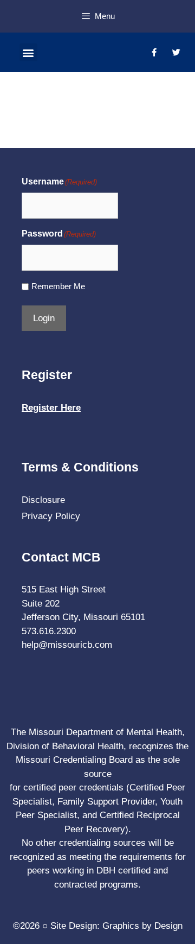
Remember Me (58, 286)
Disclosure (43, 500)
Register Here (51, 408)
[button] (28, 52)
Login (44, 318)
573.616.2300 (49, 631)
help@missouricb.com (67, 645)
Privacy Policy (51, 516)
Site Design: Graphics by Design (116, 926)
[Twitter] (176, 52)
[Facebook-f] (154, 52)
